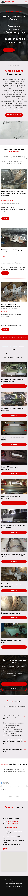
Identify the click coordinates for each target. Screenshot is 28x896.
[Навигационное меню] (26, 2)
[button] (8, 467)
